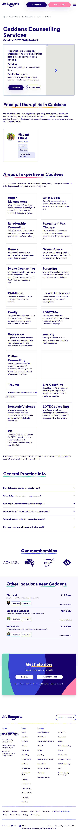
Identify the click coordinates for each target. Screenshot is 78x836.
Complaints (25, 797)
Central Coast (34, 811)
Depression (61, 737)
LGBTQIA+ (61, 732)
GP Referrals (26, 768)
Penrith (39, 17)
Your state (61, 717)
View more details (66, 604)
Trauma (60, 750)
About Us (25, 737)
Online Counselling (64, 746)
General (40, 746)
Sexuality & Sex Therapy (45, 759)
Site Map (24, 802)
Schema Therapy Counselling (63, 774)
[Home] (4, 17)
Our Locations (13, 17)
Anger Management (44, 732)
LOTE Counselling (64, 764)
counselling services (15, 183)
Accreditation (26, 784)
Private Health (26, 759)
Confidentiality (27, 793)
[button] (55, 70)
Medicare (25, 764)
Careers (24, 746)
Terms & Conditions (70, 825)
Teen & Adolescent (44, 777)
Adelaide (6, 811)
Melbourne (66, 811)
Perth (5, 815)
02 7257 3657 (34, 87)
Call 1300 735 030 (49, 677)
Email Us (24, 677)
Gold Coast (56, 811)
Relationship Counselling (46, 741)
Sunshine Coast (15, 815)
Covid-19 (24, 779)
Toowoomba (35, 815)
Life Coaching (62, 755)
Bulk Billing (25, 755)
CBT (59, 768)
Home (24, 732)
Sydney (25, 815)
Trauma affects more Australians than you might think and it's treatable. (22, 392)
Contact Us (36, 5)
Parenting (41, 755)
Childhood (41, 773)
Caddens (48, 17)
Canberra (24, 811)
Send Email (16, 87)
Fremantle (46, 811)
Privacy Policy (59, 825)
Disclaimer (51, 825)
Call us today (10, 397)
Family (40, 750)
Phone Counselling (44, 768)
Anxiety (60, 741)
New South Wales (27, 17)
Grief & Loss (41, 737)
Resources (25, 741)
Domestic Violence (64, 759)
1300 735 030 (59, 5)
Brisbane (15, 811)
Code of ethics (26, 788)
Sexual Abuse (42, 764)
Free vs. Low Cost (26, 774)
